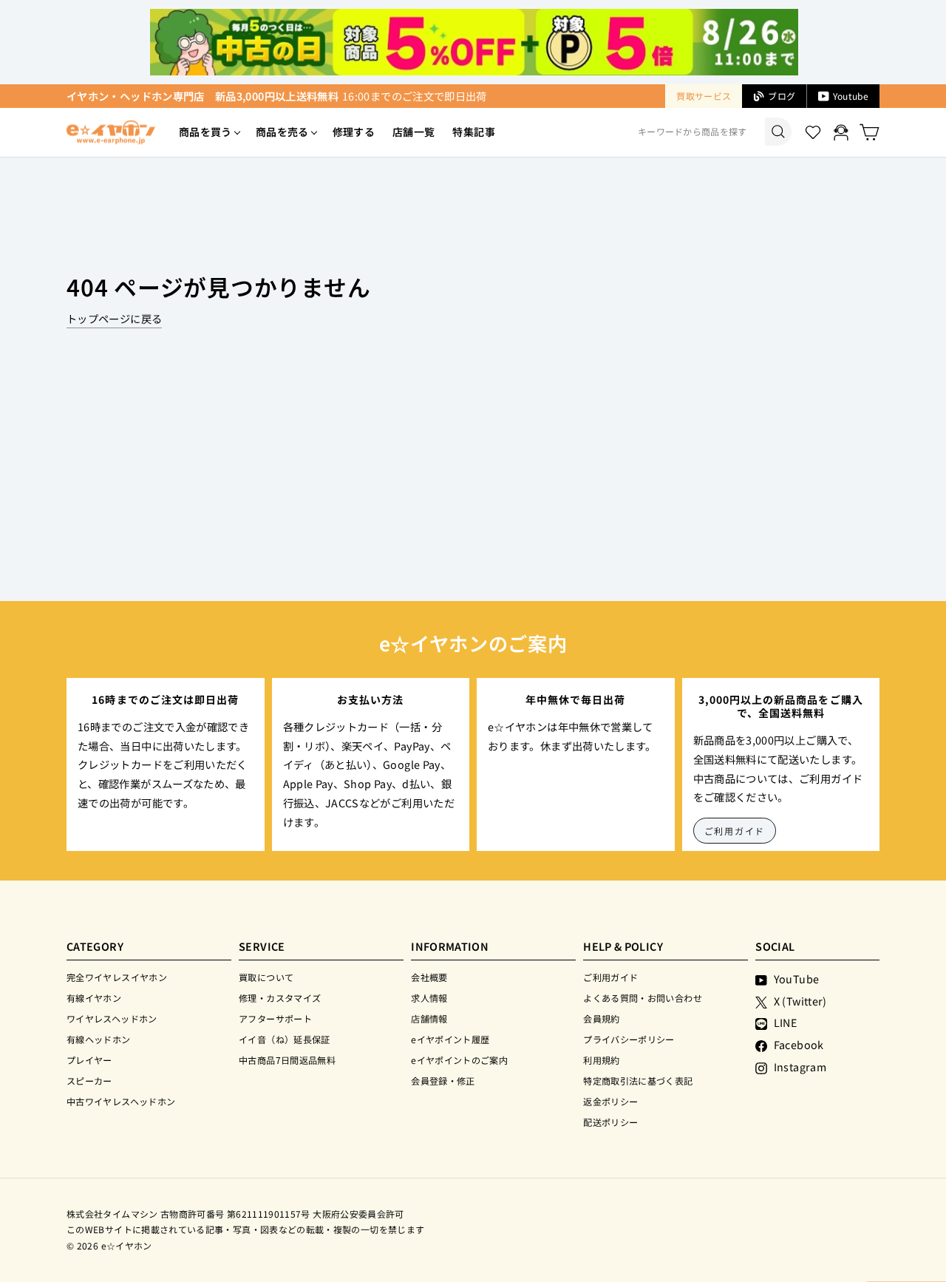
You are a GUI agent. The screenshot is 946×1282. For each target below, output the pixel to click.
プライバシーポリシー (629, 1039)
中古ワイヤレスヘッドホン (121, 1101)
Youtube (850, 95)
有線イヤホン (94, 997)
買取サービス (703, 95)
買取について (266, 977)
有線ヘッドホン (99, 1039)
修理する (354, 131)
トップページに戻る (114, 318)
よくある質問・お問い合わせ (642, 997)
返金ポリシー (610, 1101)
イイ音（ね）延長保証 (284, 1039)
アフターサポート (275, 1018)
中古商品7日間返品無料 (287, 1060)
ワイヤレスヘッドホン (112, 1018)
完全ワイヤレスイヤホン (117, 977)
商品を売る (282, 131)
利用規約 (601, 1060)
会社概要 (429, 977)
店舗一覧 (413, 131)
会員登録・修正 (443, 1080)
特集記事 (473, 131)
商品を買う (205, 131)
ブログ (781, 95)
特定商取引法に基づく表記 (638, 1080)
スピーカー (89, 1080)
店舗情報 (429, 1018)
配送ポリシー (610, 1122)
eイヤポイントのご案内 (459, 1060)
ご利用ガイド (735, 830)
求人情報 (429, 997)
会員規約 (601, 1018)
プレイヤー (89, 1060)
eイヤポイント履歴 (450, 1039)
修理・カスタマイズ (280, 997)
